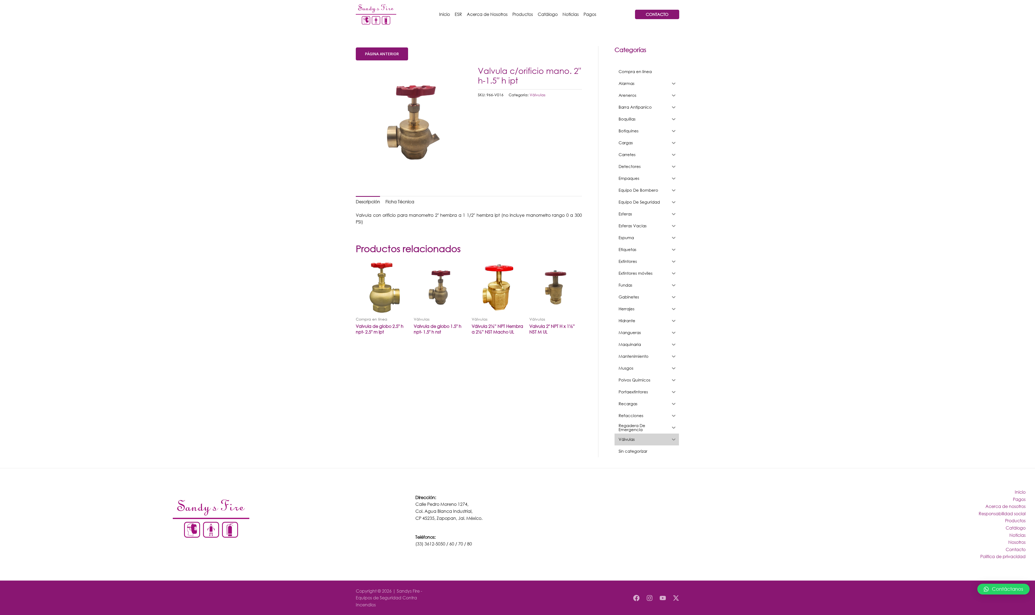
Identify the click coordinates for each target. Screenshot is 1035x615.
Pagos (590, 14)
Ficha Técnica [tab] (399, 201)
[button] (1003, 589)
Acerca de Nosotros (487, 14)
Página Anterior (382, 53)
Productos (522, 14)
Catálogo (548, 14)
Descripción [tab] (368, 201)
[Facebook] (636, 598)
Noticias (571, 14)
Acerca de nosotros (1005, 506)
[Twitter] (676, 598)
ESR (458, 14)
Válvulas (537, 94)
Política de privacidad (1003, 556)
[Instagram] (649, 598)
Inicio (444, 14)
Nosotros (1017, 542)
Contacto (1016, 549)
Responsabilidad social (1002, 513)
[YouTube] (663, 598)
